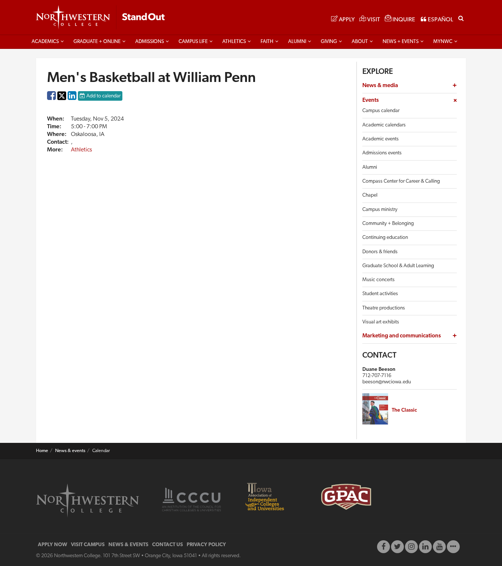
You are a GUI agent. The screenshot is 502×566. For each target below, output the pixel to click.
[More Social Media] (453, 546)
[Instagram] (411, 546)
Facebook (51, 97)
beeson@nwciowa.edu (386, 382)
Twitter (61, 101)
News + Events (401, 41)
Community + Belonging (388, 223)
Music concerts (378, 279)
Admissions (149, 41)
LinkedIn (72, 97)
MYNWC (442, 41)
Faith (267, 41)
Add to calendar (103, 96)
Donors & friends (380, 252)
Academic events (380, 139)
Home (42, 451)
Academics (45, 41)
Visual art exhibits (380, 322)
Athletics (234, 41)
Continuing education (385, 237)
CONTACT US (167, 545)
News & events (70, 451)
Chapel (369, 195)
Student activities (380, 293)
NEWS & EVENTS (128, 545)
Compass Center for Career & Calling (401, 181)
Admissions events (382, 153)
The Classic (404, 410)
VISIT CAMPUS (88, 545)
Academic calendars (384, 125)
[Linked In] (425, 546)
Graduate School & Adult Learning (398, 266)
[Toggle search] (461, 18)
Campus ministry (379, 209)
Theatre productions (383, 308)
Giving (329, 41)
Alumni (297, 41)
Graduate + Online (97, 41)
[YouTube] (439, 546)
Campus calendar (380, 110)
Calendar (101, 451)
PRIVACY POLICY (206, 545)
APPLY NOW (52, 545)
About (360, 41)
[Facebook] (383, 546)
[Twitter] (397, 546)
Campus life (193, 41)
